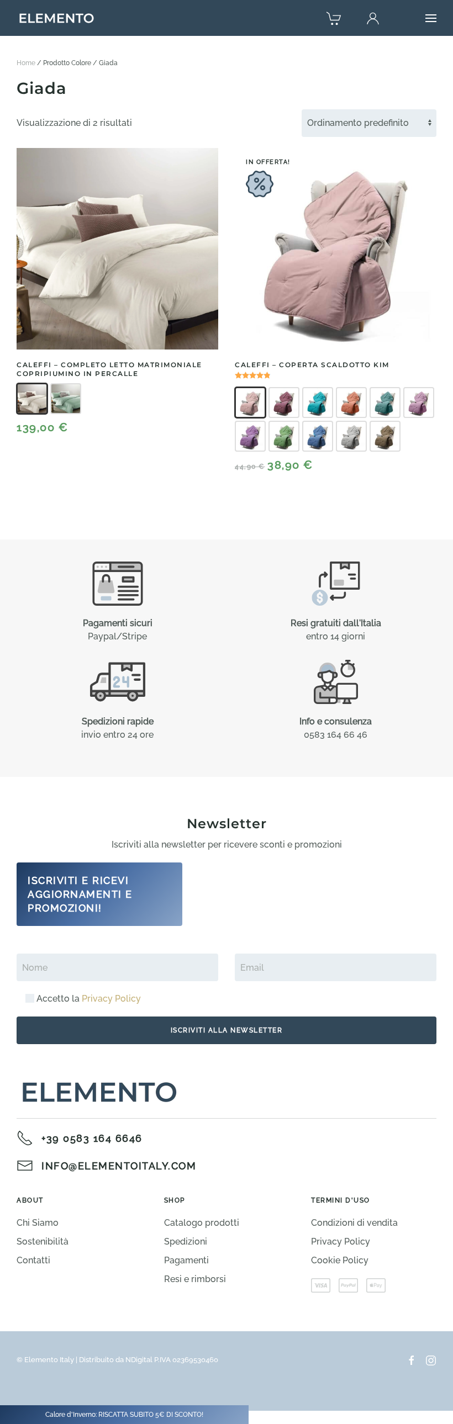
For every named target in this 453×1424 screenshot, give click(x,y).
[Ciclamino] (250, 436)
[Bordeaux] (283, 402)
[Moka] (385, 436)
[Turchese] (385, 402)
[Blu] (317, 436)
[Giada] (65, 398)
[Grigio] (351, 436)
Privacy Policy (111, 998)
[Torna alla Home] (57, 18)
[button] (430, 18)
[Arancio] (351, 402)
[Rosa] (250, 402)
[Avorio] (32, 398)
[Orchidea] (418, 402)
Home (26, 63)
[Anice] (317, 402)
